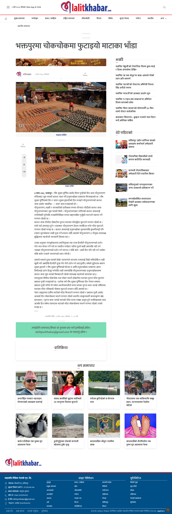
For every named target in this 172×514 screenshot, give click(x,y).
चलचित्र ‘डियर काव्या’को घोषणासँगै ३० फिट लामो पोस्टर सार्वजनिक (135, 110)
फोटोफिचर (78, 506)
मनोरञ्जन (35, 18)
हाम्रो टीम (9, 511)
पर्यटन (138, 18)
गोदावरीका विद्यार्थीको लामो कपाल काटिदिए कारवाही (140, 158)
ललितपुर (105, 502)
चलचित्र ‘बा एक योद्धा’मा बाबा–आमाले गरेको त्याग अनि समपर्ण (135, 77)
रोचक (104, 498)
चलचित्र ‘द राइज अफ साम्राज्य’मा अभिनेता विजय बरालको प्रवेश (134, 101)
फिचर (99, 18)
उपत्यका (49, 506)
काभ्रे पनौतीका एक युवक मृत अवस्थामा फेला (30, 443)
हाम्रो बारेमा (20, 511)
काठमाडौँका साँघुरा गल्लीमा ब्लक (102, 443)
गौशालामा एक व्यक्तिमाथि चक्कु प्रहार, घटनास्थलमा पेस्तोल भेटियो (140, 402)
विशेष (110, 18)
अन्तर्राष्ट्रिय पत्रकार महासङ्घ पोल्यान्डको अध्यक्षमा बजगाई (30, 400)
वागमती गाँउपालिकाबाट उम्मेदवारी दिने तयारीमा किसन (141, 172)
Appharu (161, 511)
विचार (104, 506)
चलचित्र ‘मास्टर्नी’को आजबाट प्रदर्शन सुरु (133, 93)
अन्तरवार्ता (50, 490)
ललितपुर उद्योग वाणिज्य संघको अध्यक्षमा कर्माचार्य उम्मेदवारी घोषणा (141, 144)
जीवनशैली (86, 18)
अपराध (49, 498)
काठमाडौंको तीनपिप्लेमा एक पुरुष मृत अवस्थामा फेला (138, 443)
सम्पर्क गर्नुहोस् (32, 511)
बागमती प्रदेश (106, 482)
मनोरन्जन (105, 490)
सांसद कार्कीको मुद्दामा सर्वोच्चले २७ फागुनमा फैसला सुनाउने (67, 400)
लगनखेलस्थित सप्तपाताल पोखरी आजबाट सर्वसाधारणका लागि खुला (141, 202)
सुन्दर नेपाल (124, 18)
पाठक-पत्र (77, 498)
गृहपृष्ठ (49, 482)
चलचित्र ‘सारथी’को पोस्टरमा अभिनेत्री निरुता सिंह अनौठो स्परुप (135, 86)
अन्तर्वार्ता (50, 494)
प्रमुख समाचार (51, 486)
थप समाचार (86, 366)
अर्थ (48, 502)
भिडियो (104, 486)
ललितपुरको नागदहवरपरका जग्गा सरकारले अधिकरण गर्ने (141, 186)
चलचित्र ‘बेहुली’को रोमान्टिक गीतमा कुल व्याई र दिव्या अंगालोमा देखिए (135, 68)
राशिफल (105, 494)
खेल (75, 486)
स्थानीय (151, 18)
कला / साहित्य (50, 18)
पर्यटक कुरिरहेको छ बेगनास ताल (102, 400)
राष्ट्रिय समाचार (69, 18)
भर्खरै (119, 60)
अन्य (162, 18)
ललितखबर (27, 74)
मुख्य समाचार (19, 18)
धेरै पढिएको (124, 133)
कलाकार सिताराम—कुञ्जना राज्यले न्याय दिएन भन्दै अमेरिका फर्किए (136, 119)
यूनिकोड (133, 502)
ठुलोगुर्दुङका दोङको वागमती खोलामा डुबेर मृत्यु (66, 443)
